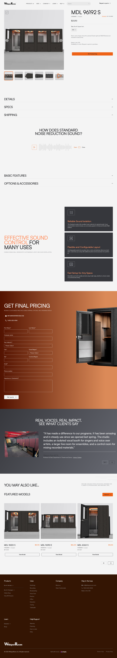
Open (75, 147)
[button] (30, 4)
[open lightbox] (34, 40)
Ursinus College (77, 457)
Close (83, 147)
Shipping (104, 16)
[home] (10, 3)
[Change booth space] (79, 147)
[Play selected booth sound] (34, 147)
